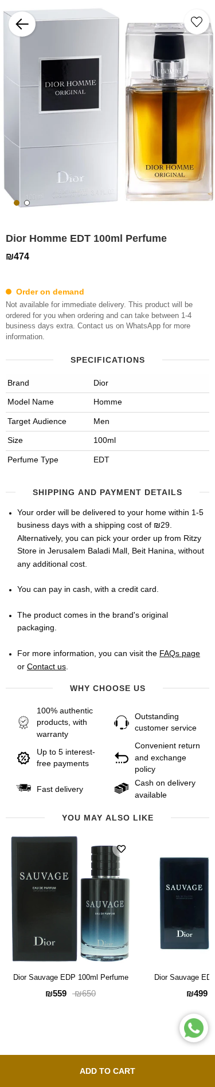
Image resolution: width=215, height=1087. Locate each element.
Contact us (46, 667)
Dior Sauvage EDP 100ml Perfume (70, 978)
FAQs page (179, 654)
